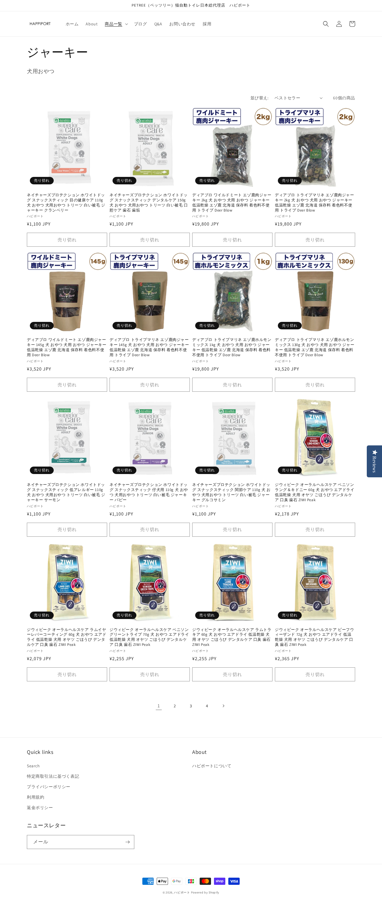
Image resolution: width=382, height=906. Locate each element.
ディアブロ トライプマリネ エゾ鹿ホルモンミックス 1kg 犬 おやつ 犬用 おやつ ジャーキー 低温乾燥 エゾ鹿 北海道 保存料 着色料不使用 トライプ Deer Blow (232, 347)
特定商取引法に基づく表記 (53, 776)
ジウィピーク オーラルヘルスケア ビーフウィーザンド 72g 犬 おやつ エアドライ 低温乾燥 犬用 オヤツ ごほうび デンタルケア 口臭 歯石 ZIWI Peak (314, 637)
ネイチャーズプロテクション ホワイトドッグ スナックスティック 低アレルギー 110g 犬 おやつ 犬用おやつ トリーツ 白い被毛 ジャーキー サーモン (66, 492)
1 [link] (159, 706)
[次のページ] (223, 705)
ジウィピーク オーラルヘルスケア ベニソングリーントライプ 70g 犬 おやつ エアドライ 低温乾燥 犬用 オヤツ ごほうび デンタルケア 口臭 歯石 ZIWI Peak (149, 637)
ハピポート (182, 892)
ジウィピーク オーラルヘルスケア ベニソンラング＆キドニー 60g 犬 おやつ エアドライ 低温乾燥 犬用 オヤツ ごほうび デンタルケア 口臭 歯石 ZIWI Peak (314, 492)
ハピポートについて (211, 765)
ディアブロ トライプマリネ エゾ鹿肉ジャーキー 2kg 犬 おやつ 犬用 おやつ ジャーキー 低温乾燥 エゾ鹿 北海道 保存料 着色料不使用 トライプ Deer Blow (314, 203)
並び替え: (259, 98)
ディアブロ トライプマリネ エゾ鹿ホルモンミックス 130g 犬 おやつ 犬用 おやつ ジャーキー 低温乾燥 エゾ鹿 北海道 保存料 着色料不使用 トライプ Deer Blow (315, 347)
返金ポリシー (40, 807)
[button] (115, 24)
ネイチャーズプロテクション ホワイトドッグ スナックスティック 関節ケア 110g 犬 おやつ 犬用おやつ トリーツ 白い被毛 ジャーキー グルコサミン (231, 492)
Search (33, 765)
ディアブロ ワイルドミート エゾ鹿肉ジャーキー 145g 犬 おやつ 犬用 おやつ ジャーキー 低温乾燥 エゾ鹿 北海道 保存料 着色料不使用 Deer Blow (67, 347)
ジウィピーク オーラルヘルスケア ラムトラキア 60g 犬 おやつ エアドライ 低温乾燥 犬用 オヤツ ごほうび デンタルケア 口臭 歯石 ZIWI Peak (232, 637)
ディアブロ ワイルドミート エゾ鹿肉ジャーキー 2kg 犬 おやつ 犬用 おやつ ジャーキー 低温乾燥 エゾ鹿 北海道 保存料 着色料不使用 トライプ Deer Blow (232, 203)
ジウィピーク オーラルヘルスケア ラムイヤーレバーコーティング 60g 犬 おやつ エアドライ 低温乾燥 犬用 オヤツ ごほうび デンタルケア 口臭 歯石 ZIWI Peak (66, 637)
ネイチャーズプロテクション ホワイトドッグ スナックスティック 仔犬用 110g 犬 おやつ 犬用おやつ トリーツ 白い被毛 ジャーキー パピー (149, 492)
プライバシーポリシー (48, 786)
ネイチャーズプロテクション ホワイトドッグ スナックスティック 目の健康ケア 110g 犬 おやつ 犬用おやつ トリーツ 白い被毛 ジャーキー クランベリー (66, 203)
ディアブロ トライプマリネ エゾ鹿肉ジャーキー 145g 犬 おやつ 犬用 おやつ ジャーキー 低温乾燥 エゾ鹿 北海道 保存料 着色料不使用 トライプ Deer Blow (149, 347)
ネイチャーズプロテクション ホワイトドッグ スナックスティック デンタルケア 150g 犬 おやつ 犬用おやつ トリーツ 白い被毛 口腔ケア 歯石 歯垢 (149, 203)
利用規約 (35, 797)
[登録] (127, 842)
